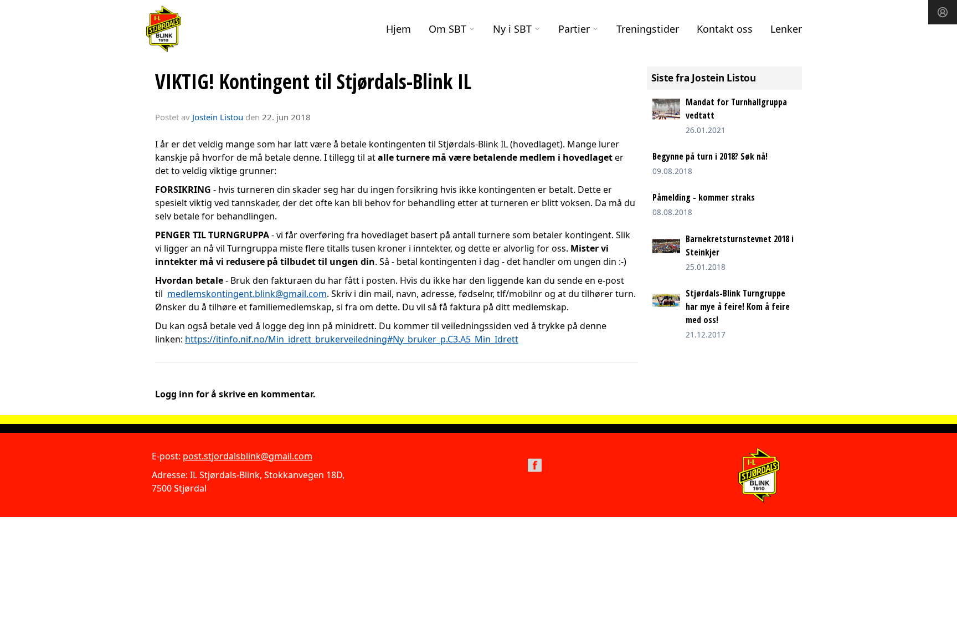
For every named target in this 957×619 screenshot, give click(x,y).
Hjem (398, 28)
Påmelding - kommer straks (703, 197)
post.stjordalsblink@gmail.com (247, 456)
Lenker (786, 28)
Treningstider (647, 28)
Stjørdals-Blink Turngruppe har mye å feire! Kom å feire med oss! (738, 306)
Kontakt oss (725, 28)
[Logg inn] (943, 12)
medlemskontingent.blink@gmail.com (247, 294)
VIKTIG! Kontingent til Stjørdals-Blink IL (313, 81)
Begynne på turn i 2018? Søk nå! (710, 156)
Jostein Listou (217, 116)
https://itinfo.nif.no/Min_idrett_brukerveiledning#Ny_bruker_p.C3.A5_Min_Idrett (351, 339)
